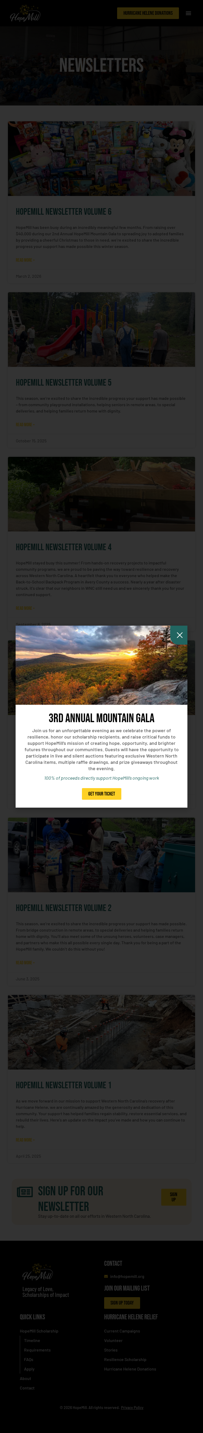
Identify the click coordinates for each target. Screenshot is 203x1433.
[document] (101, 716)
